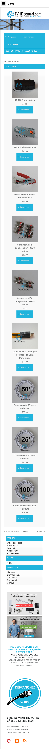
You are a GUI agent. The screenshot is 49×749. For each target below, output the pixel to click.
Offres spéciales (14, 543)
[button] (12, 37)
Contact (10, 583)
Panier (10, 558)
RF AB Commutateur (25, 100)
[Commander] (24, 637)
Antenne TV (12, 545)
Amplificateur (13, 551)
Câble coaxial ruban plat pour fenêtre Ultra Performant (25, 355)
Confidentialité (14, 575)
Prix (14, 67)
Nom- (8, 67)
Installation (12, 548)
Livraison (11, 572)
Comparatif (12, 580)
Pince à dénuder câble (25, 147)
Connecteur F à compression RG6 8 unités (25, 248)
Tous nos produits (14, 51)
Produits (11, 538)
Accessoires (31, 51)
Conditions (12, 577)
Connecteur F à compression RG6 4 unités (25, 301)
